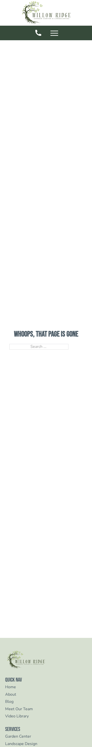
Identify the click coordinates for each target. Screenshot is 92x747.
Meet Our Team (19, 709)
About (10, 694)
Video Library (17, 716)
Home (10, 687)
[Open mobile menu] (55, 34)
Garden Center (18, 736)
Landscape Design (21, 744)
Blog (9, 701)
